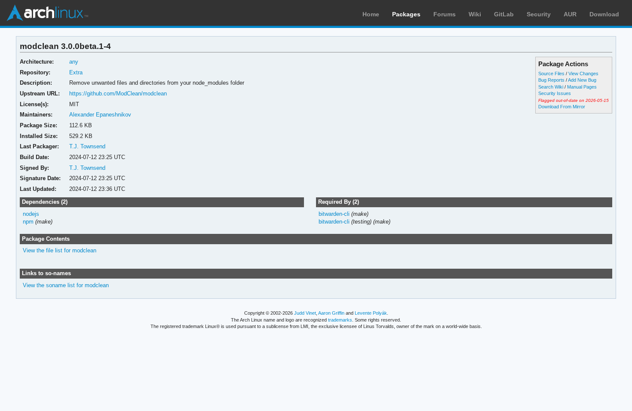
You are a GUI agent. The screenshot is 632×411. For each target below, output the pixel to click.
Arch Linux (47, 12)
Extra (76, 72)
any (73, 61)
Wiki (475, 14)
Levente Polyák (371, 313)
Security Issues (554, 93)
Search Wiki (550, 86)
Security (539, 14)
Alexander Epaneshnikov (100, 114)
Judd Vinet (305, 313)
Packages (406, 14)
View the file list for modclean (59, 250)
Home (370, 14)
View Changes (583, 73)
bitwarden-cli (334, 214)
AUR (570, 14)
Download (604, 14)
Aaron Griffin (331, 313)
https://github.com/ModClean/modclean (118, 93)
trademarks (340, 319)
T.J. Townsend (87, 146)
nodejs (31, 214)
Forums (444, 14)
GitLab (504, 14)
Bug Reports (551, 80)
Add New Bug (582, 80)
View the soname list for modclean (66, 285)
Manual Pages (582, 86)
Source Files (551, 73)
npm (28, 221)
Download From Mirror (561, 106)
